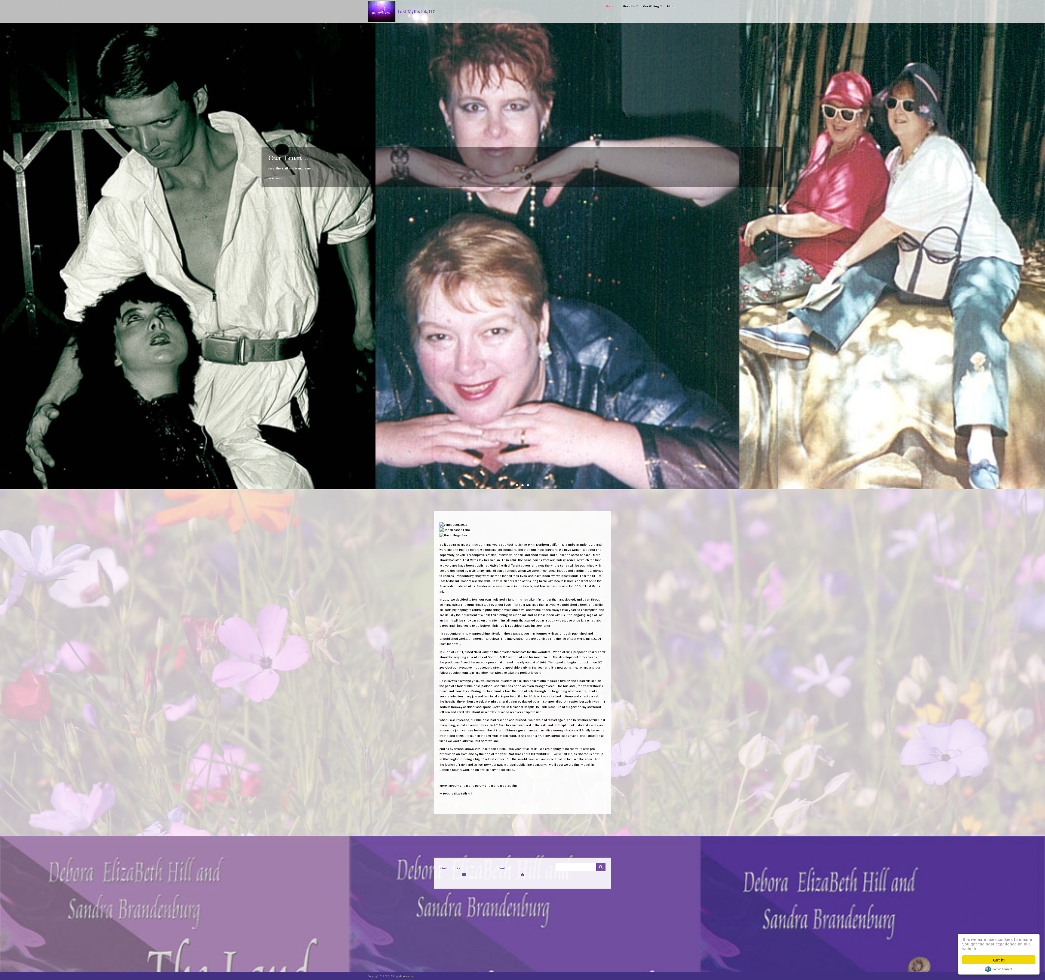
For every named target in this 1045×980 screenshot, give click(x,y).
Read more (275, 178)
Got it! (999, 960)
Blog (670, 6)
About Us (630, 8)
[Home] (381, 11)
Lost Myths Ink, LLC (416, 11)
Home (610, 6)
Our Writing (653, 8)
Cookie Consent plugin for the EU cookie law (998, 969)
